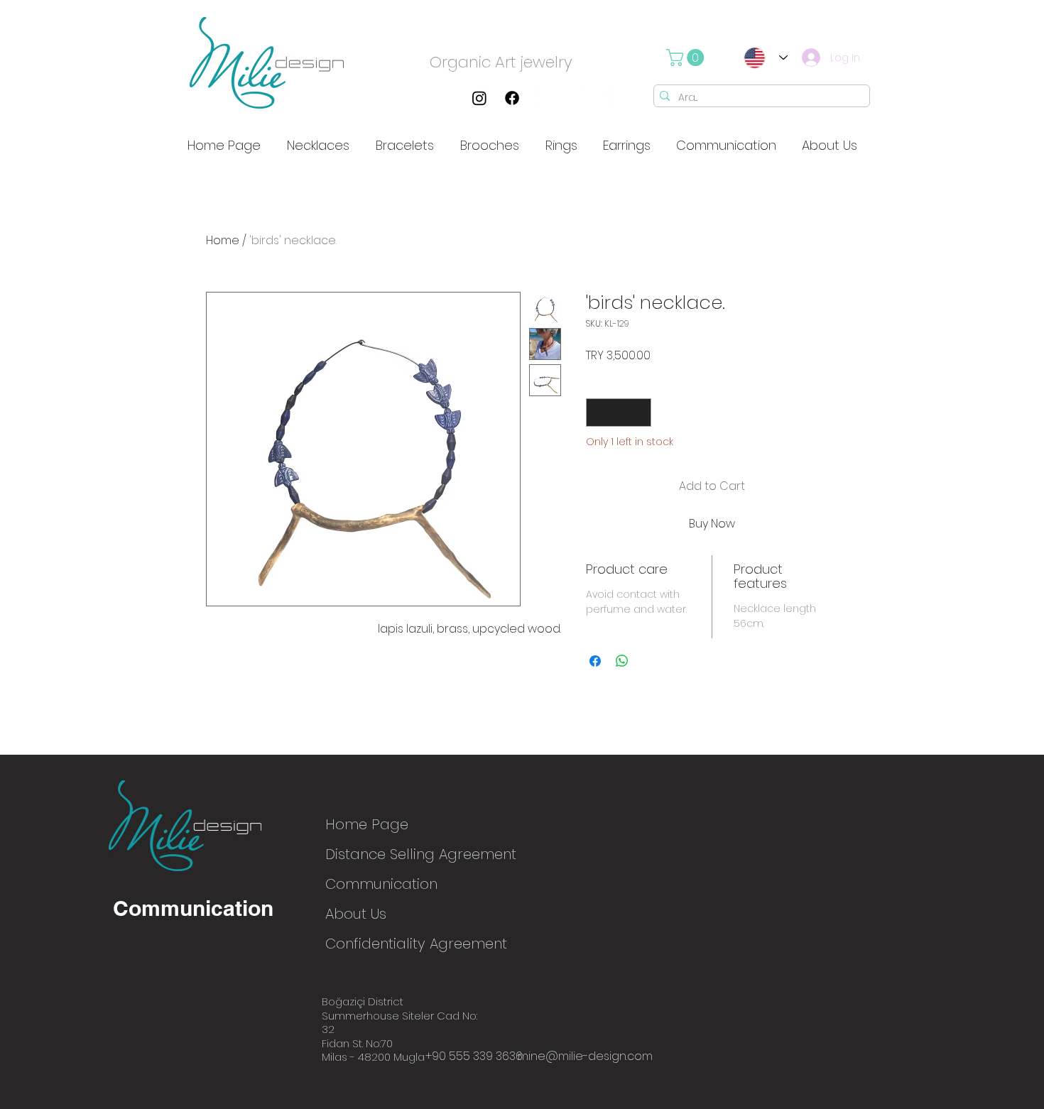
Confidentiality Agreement (375, 944)
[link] (687, 57)
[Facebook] (512, 98)
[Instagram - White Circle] (544, 98)
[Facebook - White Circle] (610, 98)
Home (222, 240)
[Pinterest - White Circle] (577, 98)
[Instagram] (479, 98)
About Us (355, 914)
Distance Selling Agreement (375, 854)
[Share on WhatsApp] (622, 661)
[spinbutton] (618, 412)
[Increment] (639, 412)
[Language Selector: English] (761, 57)
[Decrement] (598, 412)
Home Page (366, 824)
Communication (375, 884)
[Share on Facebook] (595, 661)
